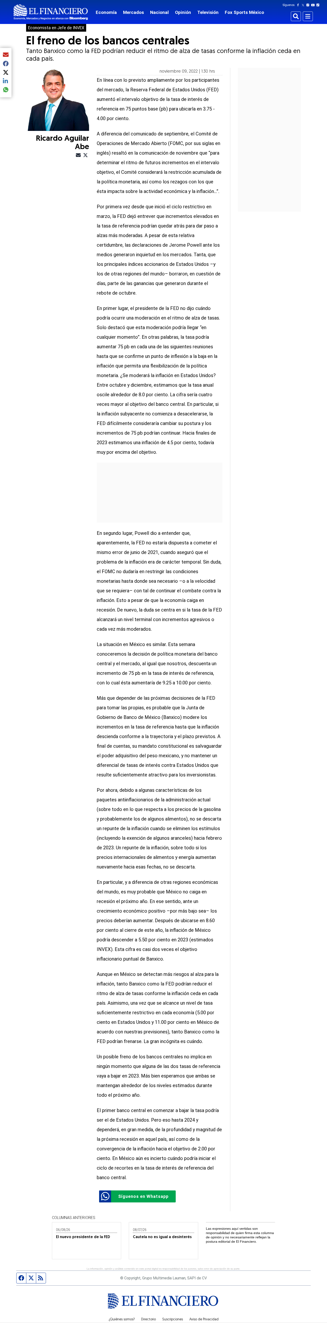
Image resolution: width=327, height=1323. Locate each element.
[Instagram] (308, 5)
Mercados (133, 12)
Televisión (208, 12)
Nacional (159, 12)
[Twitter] (303, 5)
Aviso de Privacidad (204, 1319)
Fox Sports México (244, 12)
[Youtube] (314, 5)
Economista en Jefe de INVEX (56, 27)
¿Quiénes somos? (122, 1319)
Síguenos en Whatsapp (143, 1196)
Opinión (183, 12)
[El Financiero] (50, 12)
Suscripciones (172, 1319)
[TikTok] (318, 5)
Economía (106, 12)
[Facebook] (299, 5)
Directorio (148, 1319)
